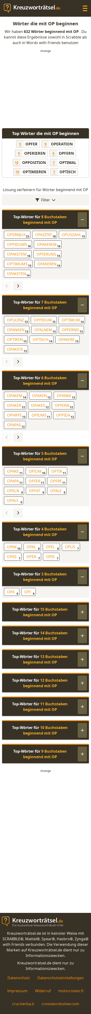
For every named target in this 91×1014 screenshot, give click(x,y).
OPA (12, 592)
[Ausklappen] (82, 612)
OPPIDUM (45, 321)
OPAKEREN (48, 264)
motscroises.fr (71, 990)
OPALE (57, 491)
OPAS (13, 557)
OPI (29, 592)
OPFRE (58, 481)
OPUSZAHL (73, 235)
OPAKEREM (48, 245)
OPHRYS (16, 416)
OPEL (52, 547)
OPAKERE (68, 340)
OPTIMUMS (19, 264)
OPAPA (15, 481)
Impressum (17, 990)
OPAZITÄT (45, 235)
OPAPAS (16, 425)
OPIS (52, 557)
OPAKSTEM (18, 255)
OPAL (33, 547)
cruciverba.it (23, 1003)
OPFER (36, 481)
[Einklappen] (82, 219)
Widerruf (43, 990)
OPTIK (58, 472)
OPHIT (36, 491)
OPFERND (72, 330)
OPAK (14, 547)
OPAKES (40, 406)
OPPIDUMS (19, 245)
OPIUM (37, 472)
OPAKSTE (17, 350)
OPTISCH (42, 340)
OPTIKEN (17, 340)
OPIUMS (41, 416)
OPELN (15, 491)
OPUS (72, 547)
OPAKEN (41, 396)
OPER (33, 557)
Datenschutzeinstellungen (60, 977)
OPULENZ (17, 321)
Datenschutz (18, 977)
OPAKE (15, 472)
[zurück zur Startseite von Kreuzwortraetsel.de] (34, 8)
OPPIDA (65, 416)
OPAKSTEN (18, 274)
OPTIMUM (73, 321)
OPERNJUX (18, 235)
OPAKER (16, 406)
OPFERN (64, 406)
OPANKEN (17, 330)
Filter (45, 199)
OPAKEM (16, 396)
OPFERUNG (48, 255)
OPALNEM (45, 330)
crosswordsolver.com (60, 1003)
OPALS (14, 501)
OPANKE (66, 396)
